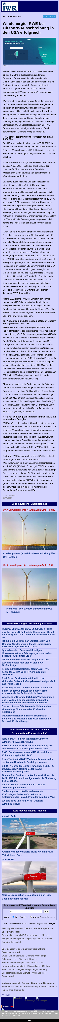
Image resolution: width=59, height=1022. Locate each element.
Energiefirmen (22, 969)
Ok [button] (29, 1020)
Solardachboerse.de (11, 962)
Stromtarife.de (30, 986)
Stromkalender (8, 976)
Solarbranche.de (9, 959)
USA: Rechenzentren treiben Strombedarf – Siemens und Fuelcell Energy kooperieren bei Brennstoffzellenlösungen (26, 718)
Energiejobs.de (36, 938)
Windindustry (34, 966)
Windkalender (38, 973)
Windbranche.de (16, 955)
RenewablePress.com (32, 962)
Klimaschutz (24, 973)
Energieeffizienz (9, 973)
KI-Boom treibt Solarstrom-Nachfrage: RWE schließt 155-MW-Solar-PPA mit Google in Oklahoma (25, 672)
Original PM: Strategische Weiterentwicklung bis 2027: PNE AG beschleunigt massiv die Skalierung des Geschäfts (29, 778)
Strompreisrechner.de (12, 986)
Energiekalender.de (11, 942)
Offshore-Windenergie (36, 955)
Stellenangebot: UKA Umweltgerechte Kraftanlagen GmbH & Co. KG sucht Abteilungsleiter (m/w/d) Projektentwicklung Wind (28, 794)
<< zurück (6, 995)
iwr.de (4, 955)
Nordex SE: (8, 859)
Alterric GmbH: (10, 816)
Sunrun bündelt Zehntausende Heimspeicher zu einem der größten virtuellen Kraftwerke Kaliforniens (28, 709)
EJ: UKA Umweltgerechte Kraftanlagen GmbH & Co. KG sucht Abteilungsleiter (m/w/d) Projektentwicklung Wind (28, 769)
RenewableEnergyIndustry (14, 966)
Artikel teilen (51, 16)
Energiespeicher (38, 969)
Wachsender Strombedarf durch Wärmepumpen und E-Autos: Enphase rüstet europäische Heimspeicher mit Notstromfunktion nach (28, 700)
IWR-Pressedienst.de (30, 935)
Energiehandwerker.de (13, 990)
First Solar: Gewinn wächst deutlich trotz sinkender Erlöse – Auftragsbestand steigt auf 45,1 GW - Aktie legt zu (29, 681)
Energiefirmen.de (10, 938)
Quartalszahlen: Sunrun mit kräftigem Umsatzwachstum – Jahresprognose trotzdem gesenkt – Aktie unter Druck (27, 653)
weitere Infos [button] (16, 1016)
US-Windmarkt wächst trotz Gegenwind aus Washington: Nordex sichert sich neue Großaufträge (25, 662)
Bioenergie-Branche (28, 959)
